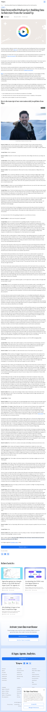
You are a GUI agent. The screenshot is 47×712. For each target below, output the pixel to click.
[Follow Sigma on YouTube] (5, 554)
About (18, 695)
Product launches (35, 674)
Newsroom (19, 693)
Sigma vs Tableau (5, 691)
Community (34, 684)
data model (40, 413)
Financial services (20, 670)
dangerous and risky (28, 70)
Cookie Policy (17, 704)
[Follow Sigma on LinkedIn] (2, 554)
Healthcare (19, 672)
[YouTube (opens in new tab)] (27, 663)
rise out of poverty (11, 56)
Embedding (4, 678)
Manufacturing (20, 676)
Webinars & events (36, 676)
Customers (19, 691)
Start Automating (23, 636)
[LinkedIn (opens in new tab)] (24, 663)
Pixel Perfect (4, 680)
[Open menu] (44, 2)
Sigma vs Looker (5, 693)
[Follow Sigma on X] (8, 554)
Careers (18, 689)
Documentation (35, 678)
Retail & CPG (19, 674)
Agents (3, 670)
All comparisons (5, 697)
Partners (18, 697)
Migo (2, 73)
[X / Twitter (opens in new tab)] (30, 663)
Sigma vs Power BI (5, 689)
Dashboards (4, 676)
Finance (18, 678)
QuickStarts (34, 680)
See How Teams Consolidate (23, 640)
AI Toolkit (4, 672)
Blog (2, 5)
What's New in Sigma (36, 670)
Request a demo (22, 547)
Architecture (4, 674)
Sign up (15, 49)
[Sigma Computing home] (3, 1)
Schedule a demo (14, 542)
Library (33, 672)
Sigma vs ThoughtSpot (6, 695)
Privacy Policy (10, 704)
